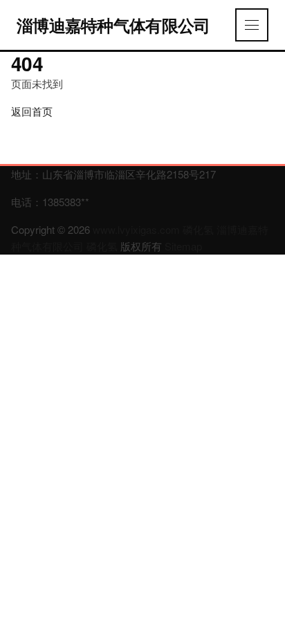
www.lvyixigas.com (136, 229)
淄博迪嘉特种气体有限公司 (113, 25)
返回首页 (32, 111)
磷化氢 (198, 229)
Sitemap (183, 246)
